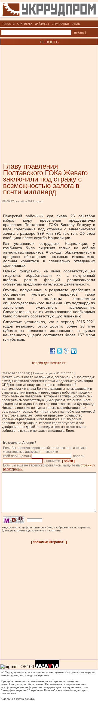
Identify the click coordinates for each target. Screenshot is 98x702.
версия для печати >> (49, 363)
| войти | (68, 461)
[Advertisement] (49, 95)
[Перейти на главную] (49, 18)
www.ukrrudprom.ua (13, 684)
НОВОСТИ (8, 24)
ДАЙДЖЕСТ (42, 24)
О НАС (76, 24)
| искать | (79, 32)
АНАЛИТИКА (25, 24)
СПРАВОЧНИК (60, 24)
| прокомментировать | (49, 542)
